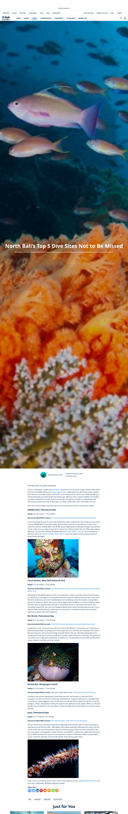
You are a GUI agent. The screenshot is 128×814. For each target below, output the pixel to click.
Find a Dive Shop (89, 13)
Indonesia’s (56, 490)
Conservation (33, 13)
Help (111, 13)
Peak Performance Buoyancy (76, 589)
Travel (41, 13)
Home (18, 18)
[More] (57, 790)
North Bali (47, 799)
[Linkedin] (37, 790)
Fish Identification (58, 589)
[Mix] (49, 790)
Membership (56, 13)
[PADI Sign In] (125, 18)
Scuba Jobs (71, 18)
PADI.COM (6, 13)
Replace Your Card (102, 13)
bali (30, 799)
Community (58, 18)
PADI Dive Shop (91, 781)
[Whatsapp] (53, 790)
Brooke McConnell (55, 475)
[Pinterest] (41, 790)
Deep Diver (69, 518)
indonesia (37, 799)
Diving (26, 18)
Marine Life (82, 18)
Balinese (71, 490)
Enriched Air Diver (58, 518)
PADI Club (23, 13)
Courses (14, 13)
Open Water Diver (74, 531)
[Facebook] (29, 790)
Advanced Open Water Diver (85, 518)
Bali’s (55, 781)
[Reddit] (45, 790)
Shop (48, 13)
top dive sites (58, 799)
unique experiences (58, 492)
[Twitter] (33, 790)
